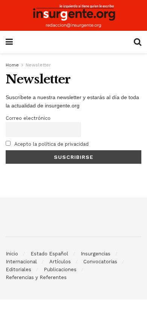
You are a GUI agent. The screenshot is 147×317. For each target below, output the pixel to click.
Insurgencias (95, 254)
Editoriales (18, 269)
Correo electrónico (28, 118)
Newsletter (38, 65)
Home (12, 65)
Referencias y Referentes (36, 277)
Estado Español (49, 254)
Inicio (12, 254)
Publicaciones (60, 269)
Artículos (60, 261)
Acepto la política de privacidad (51, 144)
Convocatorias (100, 261)
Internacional (21, 261)
